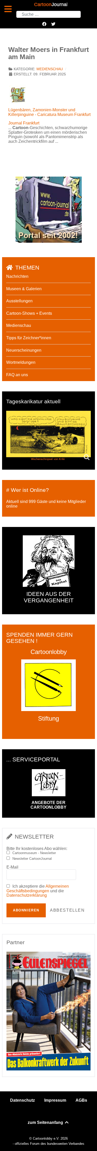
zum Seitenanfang (46, 1122)
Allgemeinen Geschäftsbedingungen (37, 888)
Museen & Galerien (24, 289)
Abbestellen (67, 910)
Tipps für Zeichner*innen (28, 338)
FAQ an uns (17, 375)
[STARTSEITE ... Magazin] (49, 209)
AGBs (81, 1100)
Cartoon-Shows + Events (29, 313)
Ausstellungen (19, 301)
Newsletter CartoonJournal (32, 859)
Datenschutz (22, 1100)
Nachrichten (17, 276)
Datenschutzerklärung (26, 895)
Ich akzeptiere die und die (37, 890)
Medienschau (49, 69)
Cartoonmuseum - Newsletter (34, 853)
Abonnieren (26, 910)
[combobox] (48, 14)
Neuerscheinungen (23, 350)
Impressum (55, 1100)
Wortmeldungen (20, 362)
